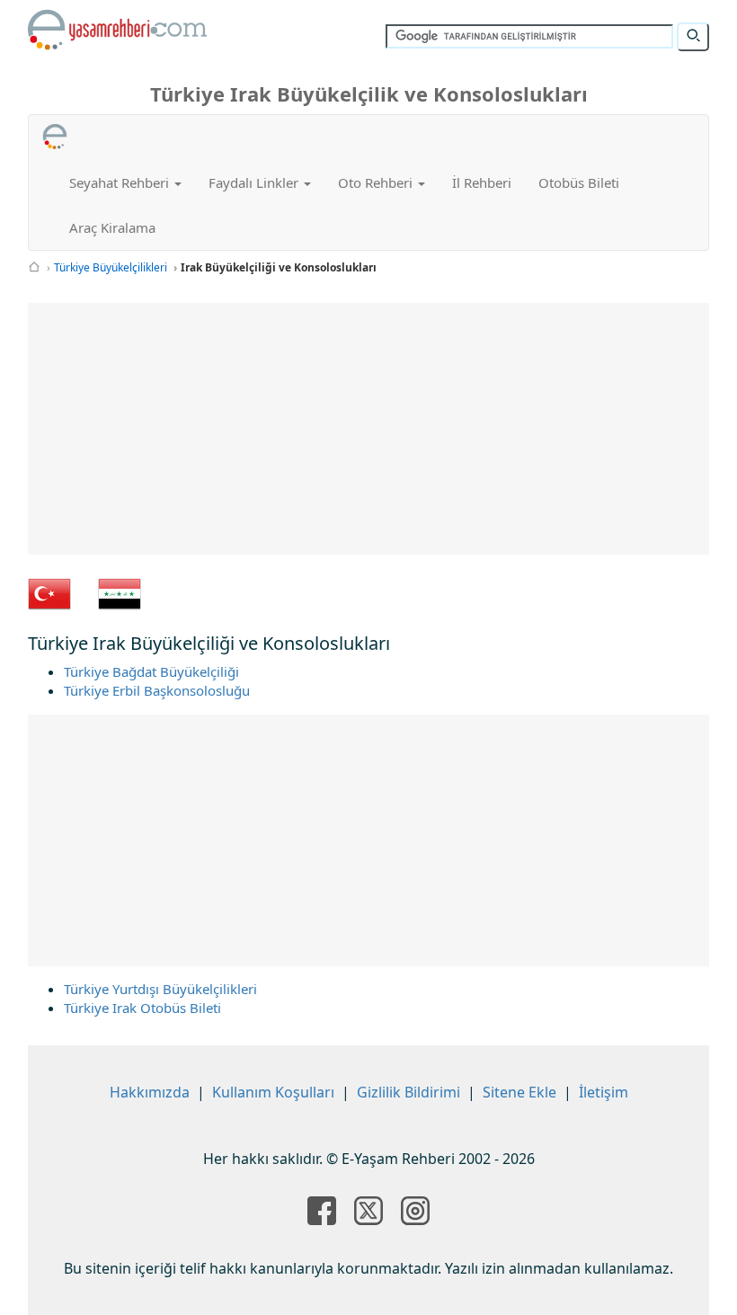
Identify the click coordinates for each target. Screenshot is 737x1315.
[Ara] (693, 36)
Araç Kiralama (112, 227)
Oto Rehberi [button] (377, 182)
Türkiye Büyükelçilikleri (110, 267)
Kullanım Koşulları (273, 1092)
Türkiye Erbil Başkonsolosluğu (157, 690)
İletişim (603, 1092)
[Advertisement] (369, 429)
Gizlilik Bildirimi (408, 1092)
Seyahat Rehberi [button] (121, 182)
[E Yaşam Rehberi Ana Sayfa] (118, 29)
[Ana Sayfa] (34, 267)
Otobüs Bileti (578, 182)
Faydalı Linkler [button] (255, 182)
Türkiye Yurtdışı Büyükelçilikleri (160, 989)
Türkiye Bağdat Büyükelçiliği (151, 671)
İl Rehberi (481, 182)
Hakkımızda (150, 1092)
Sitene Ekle (519, 1092)
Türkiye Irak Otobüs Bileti (142, 1008)
